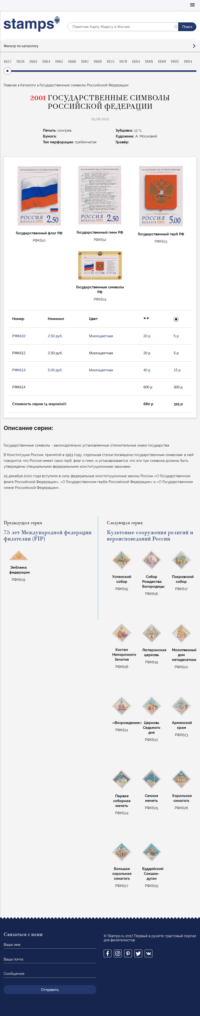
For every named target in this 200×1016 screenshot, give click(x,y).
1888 (149, 61)
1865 (59, 61)
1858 (20, 61)
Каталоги (28, 85)
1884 (136, 61)
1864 (46, 61)
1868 (98, 61)
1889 (162, 61)
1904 (188, 61)
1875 (110, 61)
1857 (7, 61)
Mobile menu (192, 5)
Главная (10, 85)
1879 (123, 61)
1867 (85, 61)
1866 (72, 61)
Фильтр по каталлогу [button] (21, 46)
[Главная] (32, 25)
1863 (33, 61)
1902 (175, 61)
